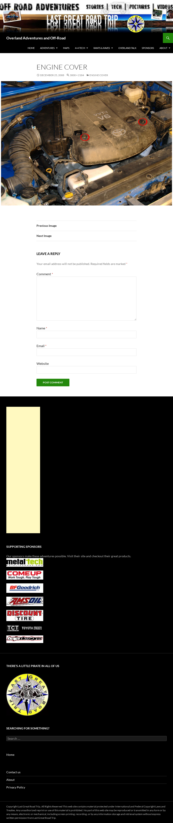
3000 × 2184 (77, 75)
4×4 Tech (80, 48)
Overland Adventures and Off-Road (36, 38)
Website (42, 363)
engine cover (98, 75)
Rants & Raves (101, 48)
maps (66, 48)
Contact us (13, 772)
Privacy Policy (15, 787)
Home (31, 48)
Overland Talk (127, 48)
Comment (44, 274)
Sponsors (148, 48)
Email (41, 346)
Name (41, 328)
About (10, 779)
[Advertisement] (23, 470)
